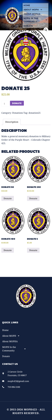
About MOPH (31, 9)
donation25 (34, 112)
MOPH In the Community (31, 20)
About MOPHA (32, 14)
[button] (45, 30)
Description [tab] (11, 121)
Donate (28, 26)
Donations (17, 112)
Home (27, 5)
